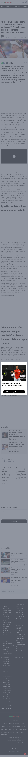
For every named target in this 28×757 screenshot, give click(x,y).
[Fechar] (25, 363)
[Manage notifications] (25, 754)
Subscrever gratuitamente (14, 392)
